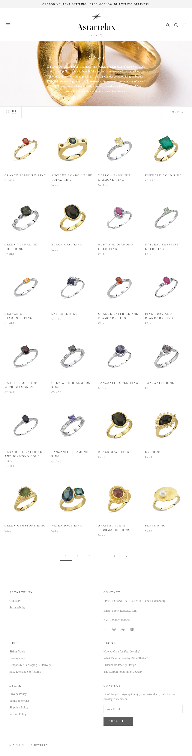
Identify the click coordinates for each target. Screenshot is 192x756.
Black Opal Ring (66, 244)
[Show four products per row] (14, 111)
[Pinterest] (123, 629)
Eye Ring (153, 452)
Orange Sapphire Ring (25, 175)
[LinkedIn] (132, 629)
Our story (15, 600)
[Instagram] (114, 629)
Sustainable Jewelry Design (120, 665)
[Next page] (126, 556)
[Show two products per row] (7, 111)
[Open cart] (184, 25)
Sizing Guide (17, 651)
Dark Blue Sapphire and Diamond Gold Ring (23, 456)
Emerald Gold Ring (163, 175)
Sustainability (17, 607)
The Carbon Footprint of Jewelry (123, 671)
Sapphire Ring (64, 313)
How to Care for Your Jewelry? (122, 651)
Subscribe (118, 721)
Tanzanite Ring (160, 383)
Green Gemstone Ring (25, 525)
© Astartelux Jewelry (28, 745)
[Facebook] (105, 629)
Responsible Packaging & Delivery (30, 665)
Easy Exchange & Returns (25, 671)
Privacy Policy (18, 694)
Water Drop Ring (66, 525)
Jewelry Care (17, 658)
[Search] (176, 25)
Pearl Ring (155, 525)
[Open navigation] (8, 25)
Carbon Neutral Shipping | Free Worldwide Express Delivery (96, 4)
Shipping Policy (18, 707)
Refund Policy (17, 714)
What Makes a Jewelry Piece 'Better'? (126, 658)
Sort (175, 112)
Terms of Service (19, 700)
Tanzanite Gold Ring (118, 383)
